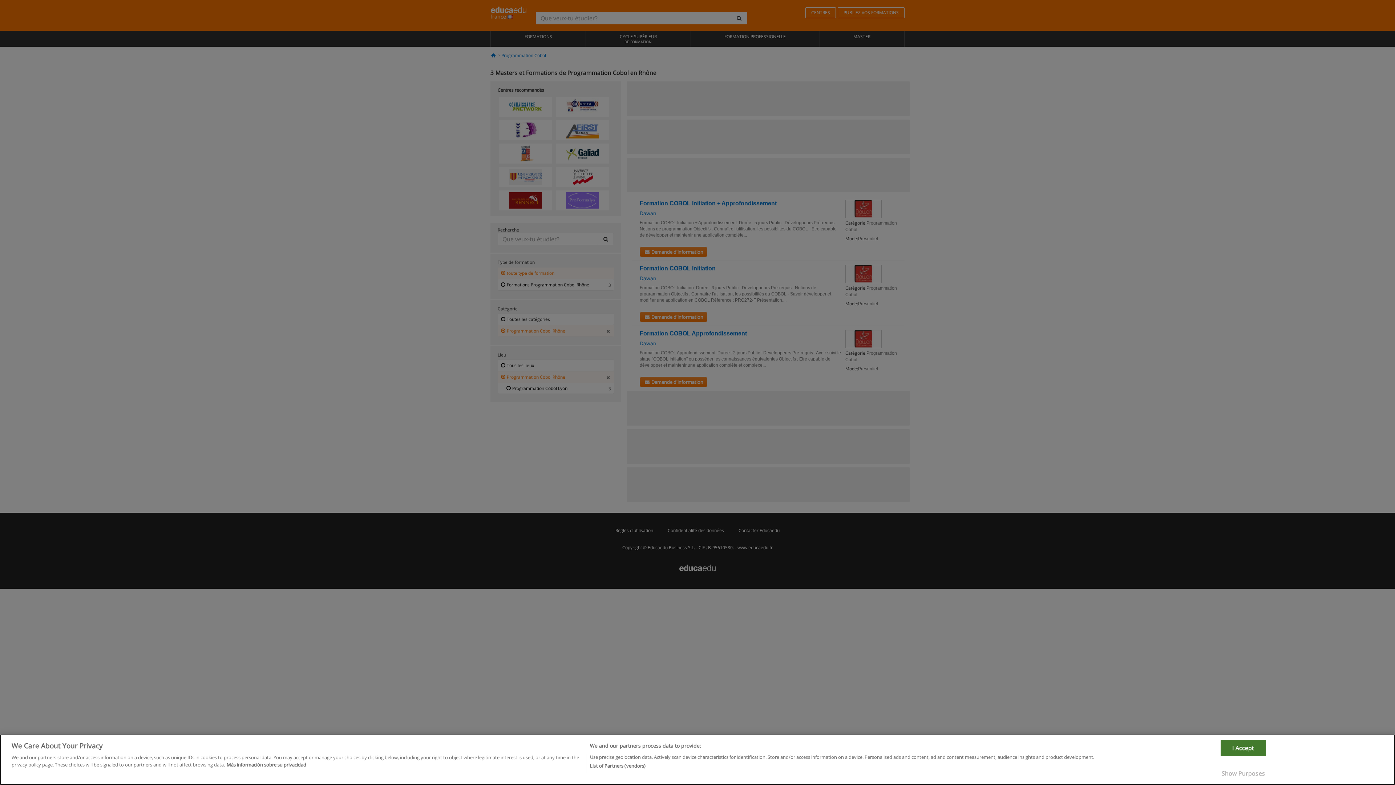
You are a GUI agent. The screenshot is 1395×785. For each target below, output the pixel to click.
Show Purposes (1243, 773)
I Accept (1243, 748)
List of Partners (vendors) (618, 765)
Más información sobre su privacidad (266, 764)
